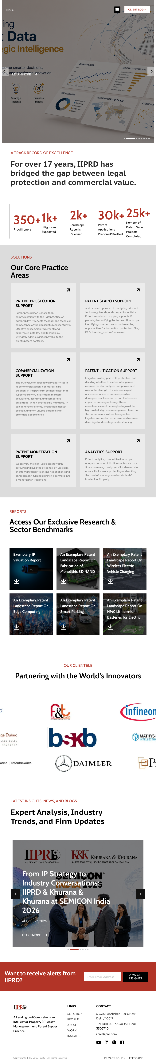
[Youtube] (98, 1042)
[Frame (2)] (122, 1042)
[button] (117, 9)
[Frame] (114, 1042)
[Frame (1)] (106, 1042)
